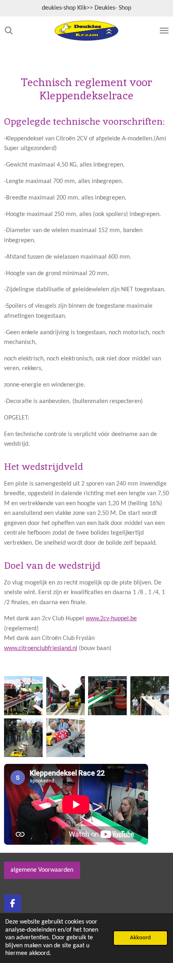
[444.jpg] (65, 696)
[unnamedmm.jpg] (150, 696)
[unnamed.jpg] (107, 696)
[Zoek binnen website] (9, 30)
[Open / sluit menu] (164, 30)
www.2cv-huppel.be (111, 618)
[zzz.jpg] (23, 738)
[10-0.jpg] (23, 696)
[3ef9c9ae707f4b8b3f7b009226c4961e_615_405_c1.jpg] (65, 738)
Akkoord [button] (140, 938)
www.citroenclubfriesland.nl (40, 648)
